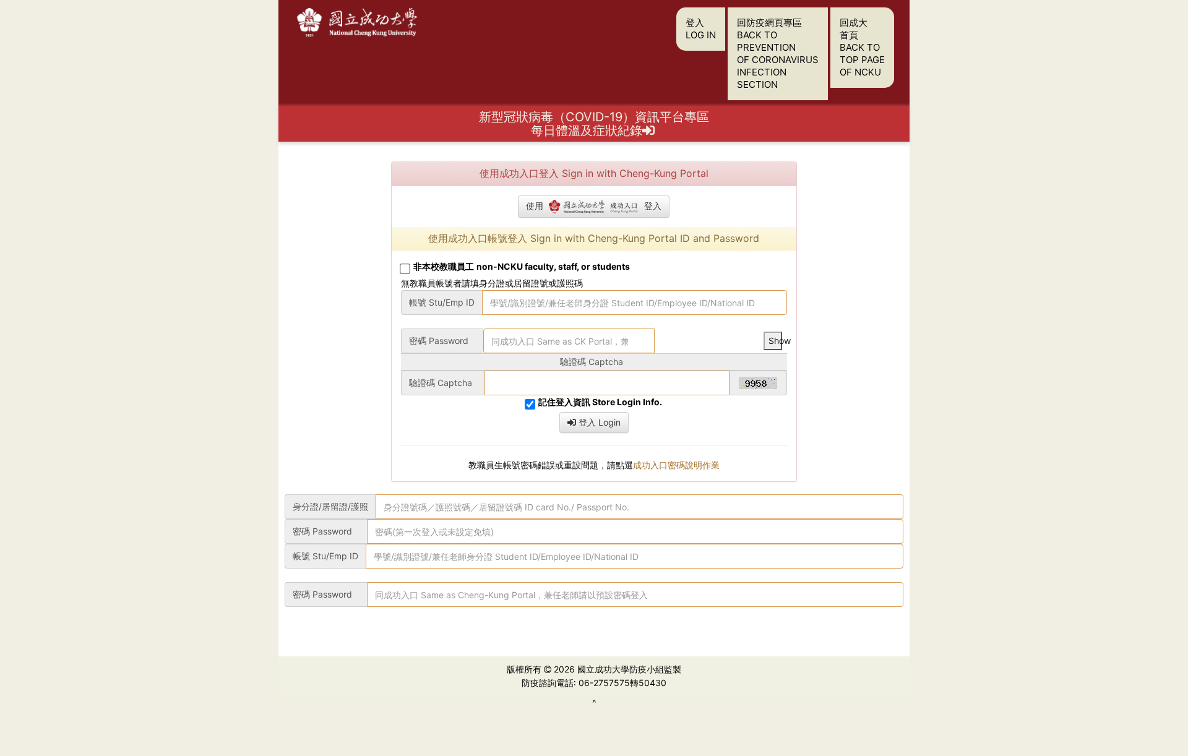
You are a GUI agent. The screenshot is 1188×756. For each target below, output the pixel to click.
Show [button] (775, 340)
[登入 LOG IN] (650, 130)
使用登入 (593, 205)
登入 (701, 29)
